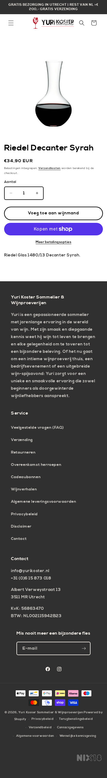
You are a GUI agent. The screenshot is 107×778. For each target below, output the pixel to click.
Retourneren (23, 452)
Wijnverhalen (24, 489)
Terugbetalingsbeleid (76, 719)
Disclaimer (21, 526)
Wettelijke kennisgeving (78, 736)
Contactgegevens (70, 727)
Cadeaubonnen (26, 477)
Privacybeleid (24, 514)
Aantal (10, 182)
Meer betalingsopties (53, 242)
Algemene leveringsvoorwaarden (43, 501)
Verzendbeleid (40, 727)
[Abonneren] (84, 648)
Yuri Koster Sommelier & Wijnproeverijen (50, 712)
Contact (19, 538)
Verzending (22, 439)
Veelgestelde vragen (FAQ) (37, 427)
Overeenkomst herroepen (36, 464)
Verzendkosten (49, 168)
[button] (11, 23)
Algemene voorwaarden (35, 736)
